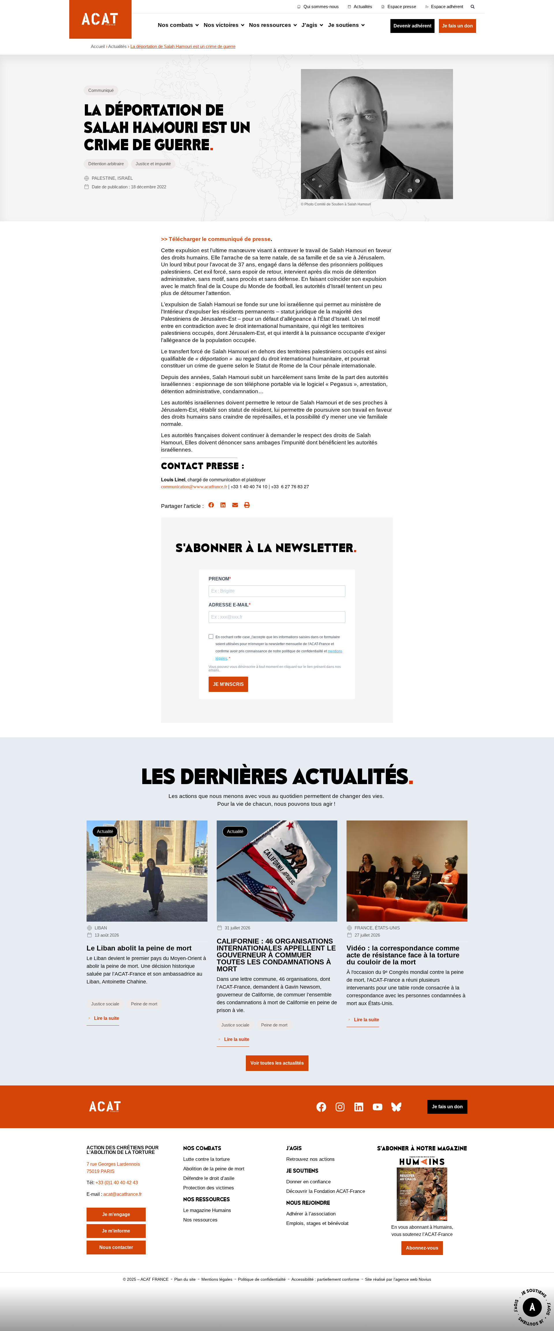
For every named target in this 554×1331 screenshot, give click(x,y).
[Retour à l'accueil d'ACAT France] (100, 19)
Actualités (117, 46)
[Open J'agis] (321, 25)
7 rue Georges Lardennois (113, 1164)
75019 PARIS (101, 1171)
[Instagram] (340, 1107)
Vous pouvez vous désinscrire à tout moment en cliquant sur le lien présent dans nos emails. (275, 668)
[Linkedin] (359, 1107)
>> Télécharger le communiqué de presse (216, 239)
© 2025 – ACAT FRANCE (146, 1279)
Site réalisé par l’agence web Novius (398, 1279)
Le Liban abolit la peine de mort (139, 948)
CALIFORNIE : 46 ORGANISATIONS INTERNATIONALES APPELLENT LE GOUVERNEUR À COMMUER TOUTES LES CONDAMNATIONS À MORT (276, 955)
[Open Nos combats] (197, 25)
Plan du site (185, 1279)
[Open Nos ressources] (295, 25)
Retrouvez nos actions (310, 1159)
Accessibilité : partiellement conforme (325, 1279)
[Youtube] (378, 1107)
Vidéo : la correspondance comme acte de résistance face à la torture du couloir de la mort (403, 955)
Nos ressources (200, 1220)
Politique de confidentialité (262, 1279)
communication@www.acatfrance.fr (194, 486)
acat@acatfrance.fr (123, 1194)
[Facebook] (321, 1107)
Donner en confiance (308, 1182)
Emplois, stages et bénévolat (317, 1223)
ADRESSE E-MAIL (229, 605)
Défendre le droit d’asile (208, 1178)
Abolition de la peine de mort (213, 1169)
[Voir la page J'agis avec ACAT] (532, 1327)
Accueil (98, 46)
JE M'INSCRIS (228, 684)
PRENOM (219, 579)
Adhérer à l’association (311, 1214)
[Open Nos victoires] (242, 25)
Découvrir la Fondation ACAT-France (325, 1191)
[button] (472, 6)
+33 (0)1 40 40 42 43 (117, 1182)
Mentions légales (216, 1279)
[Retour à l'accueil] (106, 1106)
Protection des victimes (208, 1188)
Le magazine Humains (207, 1210)
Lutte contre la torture (206, 1159)
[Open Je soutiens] (363, 25)
